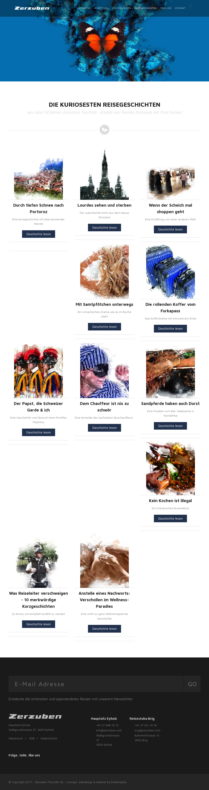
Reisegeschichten (145, 8)
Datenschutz (49, 738)
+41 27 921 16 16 (146, 725)
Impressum (16, 738)
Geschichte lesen (38, 234)
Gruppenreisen (121, 8)
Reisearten (84, 8)
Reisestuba (101, 8)
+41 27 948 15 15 (107, 725)
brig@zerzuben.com (147, 730)
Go (192, 683)
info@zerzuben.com (109, 730)
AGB (32, 738)
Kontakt (180, 8)
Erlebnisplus (119, 782)
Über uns (165, 8)
